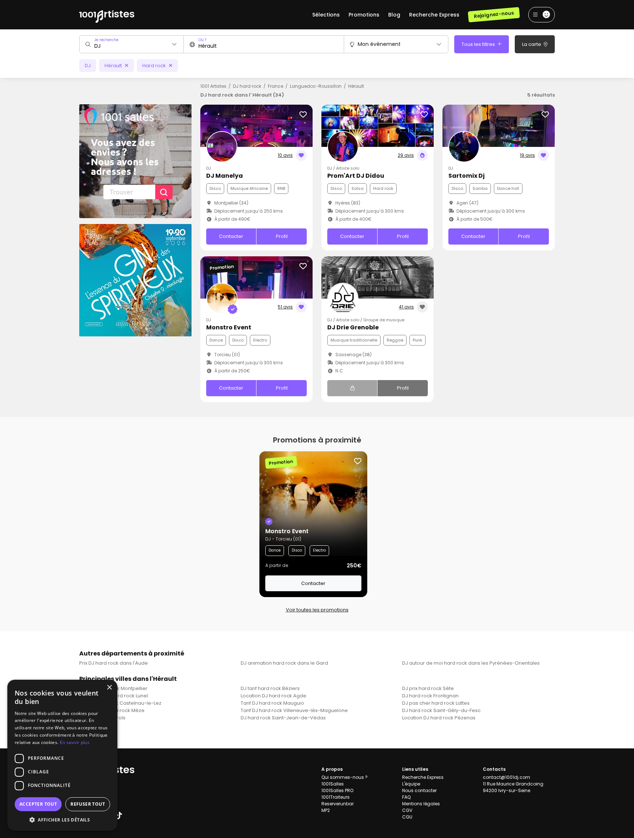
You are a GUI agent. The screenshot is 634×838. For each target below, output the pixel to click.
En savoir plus (75, 742)
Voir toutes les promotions (317, 609)
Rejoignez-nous (493, 14)
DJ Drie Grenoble (353, 327)
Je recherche (106, 40)
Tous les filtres (479, 44)
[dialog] (62, 755)
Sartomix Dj (466, 175)
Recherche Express (434, 14)
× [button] (109, 687)
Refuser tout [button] (87, 804)
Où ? (202, 40)
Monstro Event (228, 327)
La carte (532, 44)
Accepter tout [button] (38, 804)
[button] (62, 819)
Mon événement (379, 44)
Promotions (364, 14)
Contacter (231, 236)
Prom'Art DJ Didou (355, 175)
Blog (394, 14)
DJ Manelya (224, 175)
